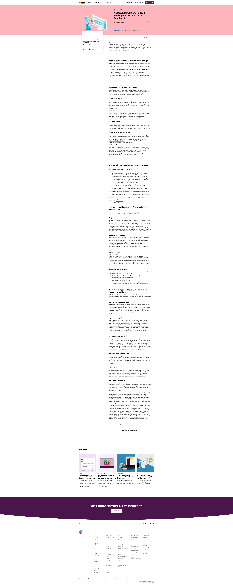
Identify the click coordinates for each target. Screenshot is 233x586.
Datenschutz (92, 578)
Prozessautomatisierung (114, 45)
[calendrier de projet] (145, 463)
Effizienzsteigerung (145, 101)
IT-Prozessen (146, 193)
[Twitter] (144, 37)
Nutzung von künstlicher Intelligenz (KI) (119, 237)
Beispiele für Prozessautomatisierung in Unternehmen (91, 42)
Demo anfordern (138, 2)
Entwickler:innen (118, 9)
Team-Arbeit (129, 30)
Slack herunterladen (83, 578)
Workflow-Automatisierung (119, 30)
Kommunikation (137, 30)
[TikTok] (153, 524)
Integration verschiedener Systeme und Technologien (122, 339)
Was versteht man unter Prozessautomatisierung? (88, 36)
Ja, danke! (123, 433)
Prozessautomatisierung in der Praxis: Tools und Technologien (92, 45)
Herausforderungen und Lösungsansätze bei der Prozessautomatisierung (92, 49)
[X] (148, 524)
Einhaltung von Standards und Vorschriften (136, 147)
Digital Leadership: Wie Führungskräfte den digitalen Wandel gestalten (145, 477)
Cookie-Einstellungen (106, 578)
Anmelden (129, 2)
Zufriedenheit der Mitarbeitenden (116, 140)
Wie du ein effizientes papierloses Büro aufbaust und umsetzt (125, 477)
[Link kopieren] (150, 37)
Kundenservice (126, 181)
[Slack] (82, 2)
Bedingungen (98, 578)
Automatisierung (121, 197)
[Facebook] (146, 37)
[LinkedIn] (148, 37)
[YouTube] (150, 524)
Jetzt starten (149, 2)
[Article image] (87, 463)
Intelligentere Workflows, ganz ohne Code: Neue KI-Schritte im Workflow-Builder (87, 477)
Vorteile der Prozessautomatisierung (90, 39)
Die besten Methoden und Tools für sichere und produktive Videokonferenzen (107, 477)
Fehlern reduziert (125, 128)
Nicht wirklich (135, 433)
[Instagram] (143, 524)
